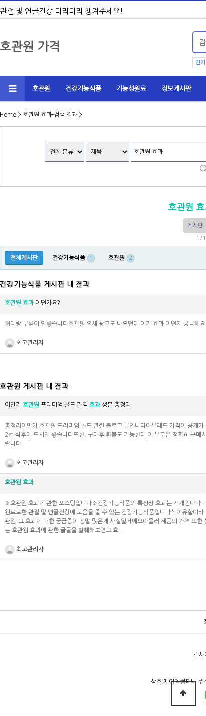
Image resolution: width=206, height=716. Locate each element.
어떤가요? (32, 303)
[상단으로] (183, 693)
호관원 (41, 88)
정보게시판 (177, 88)
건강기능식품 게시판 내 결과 (45, 284)
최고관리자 (29, 343)
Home (8, 115)
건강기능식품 (84, 88)
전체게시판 (24, 258)
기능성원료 (131, 88)
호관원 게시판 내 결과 (34, 386)
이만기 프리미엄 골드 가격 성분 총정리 (68, 405)
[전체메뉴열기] (12, 88)
